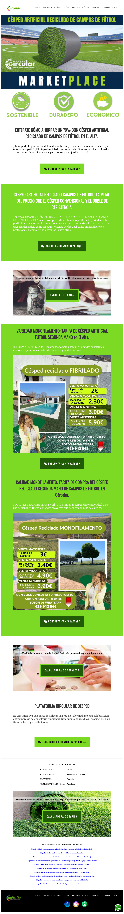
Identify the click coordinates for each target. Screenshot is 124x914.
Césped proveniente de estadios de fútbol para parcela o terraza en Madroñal (62, 880)
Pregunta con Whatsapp (63, 463)
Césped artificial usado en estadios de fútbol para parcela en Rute (62, 853)
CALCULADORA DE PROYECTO (62, 670)
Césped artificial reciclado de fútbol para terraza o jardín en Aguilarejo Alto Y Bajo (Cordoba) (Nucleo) (62, 861)
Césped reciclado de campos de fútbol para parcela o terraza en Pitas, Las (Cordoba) (62, 857)
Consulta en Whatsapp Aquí (64, 246)
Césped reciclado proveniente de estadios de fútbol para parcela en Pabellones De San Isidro (62, 849)
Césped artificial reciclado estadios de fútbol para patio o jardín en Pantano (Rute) (62, 872)
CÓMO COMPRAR (73, 8)
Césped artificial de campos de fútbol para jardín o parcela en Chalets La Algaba (62, 864)
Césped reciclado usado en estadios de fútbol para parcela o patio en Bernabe (62, 884)
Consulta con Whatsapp (63, 168)
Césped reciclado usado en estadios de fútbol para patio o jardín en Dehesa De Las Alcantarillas (62, 876)
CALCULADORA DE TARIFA (62, 816)
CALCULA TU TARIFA (62, 295)
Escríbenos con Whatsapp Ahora (64, 742)
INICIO (38, 8)
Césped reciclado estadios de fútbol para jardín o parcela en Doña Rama (62, 868)
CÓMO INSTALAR (109, 8)
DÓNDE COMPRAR (90, 8)
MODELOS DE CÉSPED (53, 8)
